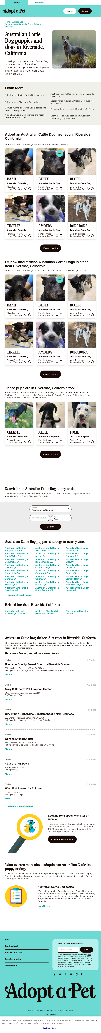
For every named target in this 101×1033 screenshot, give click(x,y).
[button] (25, 188)
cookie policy (10, 1023)
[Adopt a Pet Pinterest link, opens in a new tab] (66, 974)
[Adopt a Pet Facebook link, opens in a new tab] (55, 974)
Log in (70, 11)
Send (86, 949)
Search (50, 526)
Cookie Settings (50, 1015)
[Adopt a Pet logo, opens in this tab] (50, 994)
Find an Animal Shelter (62, 839)
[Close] (97, 1021)
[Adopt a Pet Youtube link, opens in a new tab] (72, 974)
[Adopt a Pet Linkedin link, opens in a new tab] (82, 974)
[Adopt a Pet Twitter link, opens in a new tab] (61, 974)
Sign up (85, 11)
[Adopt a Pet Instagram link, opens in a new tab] (77, 974)
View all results (50, 248)
